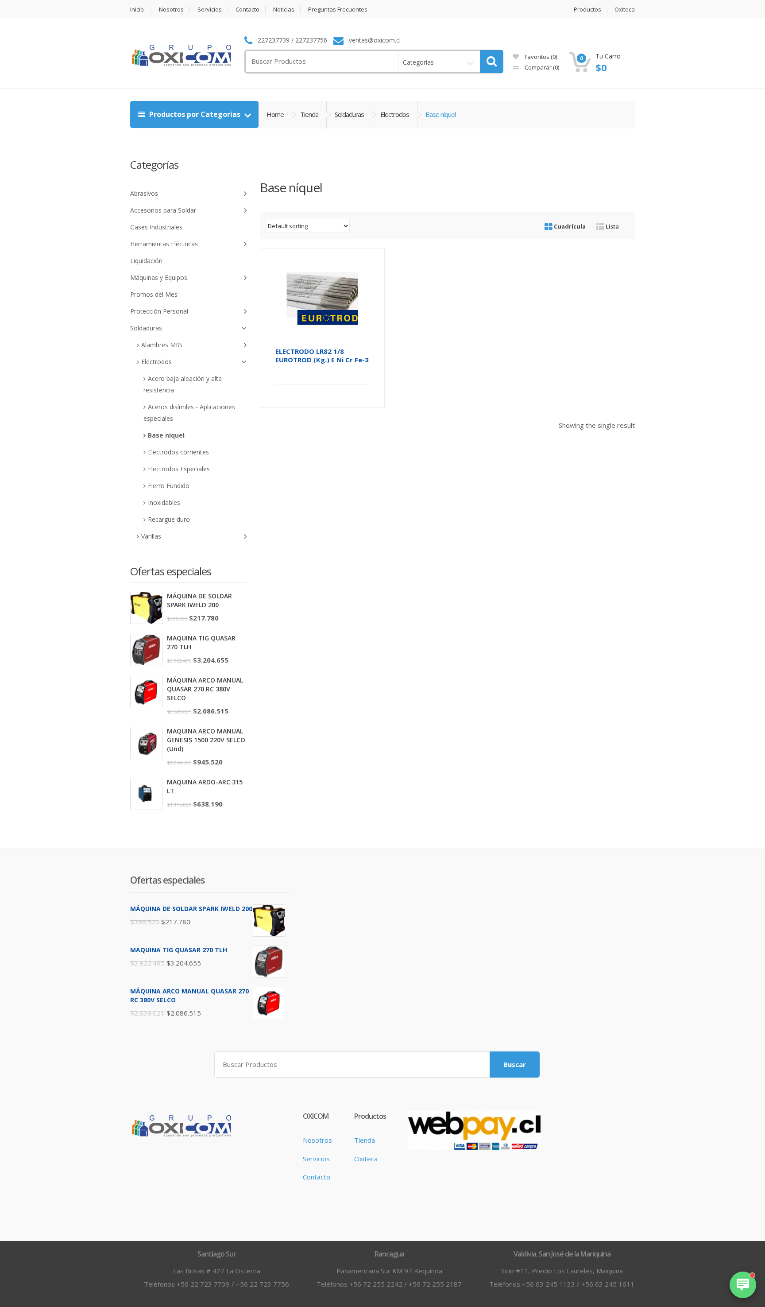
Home (275, 114)
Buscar (514, 1064)
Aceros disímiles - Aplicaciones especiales (189, 413)
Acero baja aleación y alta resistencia (182, 384)
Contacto (247, 9)
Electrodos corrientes (178, 452)
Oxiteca (624, 9)
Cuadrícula (569, 226)
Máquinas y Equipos (158, 277)
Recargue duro (169, 519)
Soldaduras (349, 114)
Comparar (541, 67)
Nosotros (171, 9)
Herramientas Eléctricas (164, 244)
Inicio (137, 9)
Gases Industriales (156, 227)
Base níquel (166, 435)
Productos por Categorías (194, 114)
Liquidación (146, 260)
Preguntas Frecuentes (337, 9)
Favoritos (540, 57)
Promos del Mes (154, 294)
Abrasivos (144, 193)
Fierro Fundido (168, 485)
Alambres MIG (161, 345)
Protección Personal (159, 311)
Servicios (209, 9)
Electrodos (394, 114)
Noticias (283, 9)
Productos (587, 9)
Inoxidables (164, 502)
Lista (611, 226)
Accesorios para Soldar (163, 210)
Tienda (309, 114)
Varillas (151, 536)
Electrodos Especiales (179, 469)
